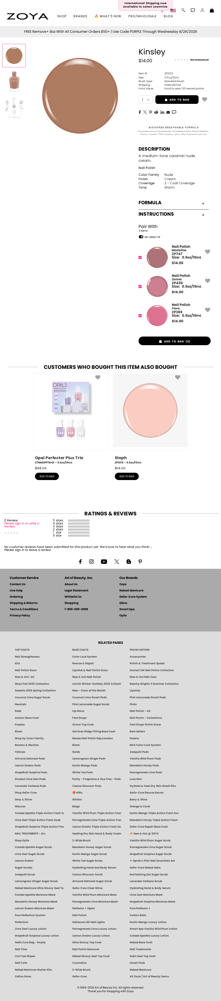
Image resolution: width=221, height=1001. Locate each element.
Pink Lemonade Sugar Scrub (90, 704)
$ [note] (177, 263)
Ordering (16, 597)
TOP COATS (22, 650)
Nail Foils (21, 963)
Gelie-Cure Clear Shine (87, 888)
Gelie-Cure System (133, 597)
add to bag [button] (172, 99)
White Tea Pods (82, 772)
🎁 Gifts (77, 792)
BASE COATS (80, 650)
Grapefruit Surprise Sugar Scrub (151, 854)
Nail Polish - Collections (146, 718)
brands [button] (80, 16)
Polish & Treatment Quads (147, 663)
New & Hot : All (24, 677)
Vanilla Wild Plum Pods (145, 758)
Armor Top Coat (83, 724)
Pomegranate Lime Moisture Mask (95, 901)
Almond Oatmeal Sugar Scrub (92, 881)
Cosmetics (79, 963)
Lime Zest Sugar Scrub (29, 854)
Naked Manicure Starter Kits (33, 969)
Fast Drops (79, 718)
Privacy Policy (20, 615)
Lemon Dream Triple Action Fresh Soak (96, 826)
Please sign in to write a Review (21, 525)
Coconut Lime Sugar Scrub (32, 697)
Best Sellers (137, 731)
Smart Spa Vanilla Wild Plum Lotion (153, 929)
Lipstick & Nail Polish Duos (90, 670)
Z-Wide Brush (81, 840)
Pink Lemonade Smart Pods (148, 697)
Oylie (123, 615)
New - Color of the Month (89, 690)
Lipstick (135, 690)
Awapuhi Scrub (25, 874)
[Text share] (174, 112)
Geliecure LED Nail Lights (88, 922)
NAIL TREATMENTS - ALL (30, 833)
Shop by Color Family (29, 738)
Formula (150, 202)
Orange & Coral (140, 806)
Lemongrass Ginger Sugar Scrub (36, 881)
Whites (77, 799)
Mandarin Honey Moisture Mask (36, 901)
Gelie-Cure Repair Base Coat (149, 826)
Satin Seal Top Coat (143, 956)
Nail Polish (147, 168)
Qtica (123, 603)
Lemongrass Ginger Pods (89, 758)
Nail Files (21, 949)
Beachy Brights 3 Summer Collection (154, 684)
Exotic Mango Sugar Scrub (89, 854)
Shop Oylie (22, 840)
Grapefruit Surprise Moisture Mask (152, 901)
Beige (76, 806)
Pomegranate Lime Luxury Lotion (94, 929)
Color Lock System (84, 656)
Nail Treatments (140, 949)
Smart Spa (127, 609)
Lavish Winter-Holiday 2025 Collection (96, 684)
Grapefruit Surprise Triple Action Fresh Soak (39, 826)
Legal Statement (76, 590)
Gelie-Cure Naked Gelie (145, 867)
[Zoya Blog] (128, 561)
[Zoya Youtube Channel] (104, 561)
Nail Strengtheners (27, 656)
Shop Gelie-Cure (26, 792)
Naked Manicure (131, 590)
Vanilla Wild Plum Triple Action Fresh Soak (96, 813)
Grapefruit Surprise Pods (31, 772)
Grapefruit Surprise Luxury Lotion (37, 935)
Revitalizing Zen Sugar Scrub (149, 874)
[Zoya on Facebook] (80, 561)
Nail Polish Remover (85, 949)
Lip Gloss (78, 711)
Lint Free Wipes (25, 956)
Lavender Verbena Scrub (146, 881)
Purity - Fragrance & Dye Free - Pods (96, 779)
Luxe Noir (136, 779)
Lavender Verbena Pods (30, 786)
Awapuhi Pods (139, 752)
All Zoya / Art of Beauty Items (149, 976)
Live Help (16, 590)
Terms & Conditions (24, 609)
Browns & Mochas (27, 745)
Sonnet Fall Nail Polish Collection (152, 670)
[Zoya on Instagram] (91, 561)
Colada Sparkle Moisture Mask (35, 894)
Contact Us (17, 584)
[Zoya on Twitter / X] (116, 561)
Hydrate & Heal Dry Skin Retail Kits (153, 786)
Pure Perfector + (140, 908)
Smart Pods (137, 963)
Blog (168, 16)
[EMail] (168, 111)
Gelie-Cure (79, 976)
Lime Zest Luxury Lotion (30, 929)
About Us (71, 584)
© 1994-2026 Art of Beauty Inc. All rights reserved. (110, 989)
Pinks (133, 704)
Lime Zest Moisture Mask (146, 894)
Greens (134, 738)
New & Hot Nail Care (143, 677)
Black (76, 745)
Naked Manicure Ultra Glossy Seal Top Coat (39, 888)
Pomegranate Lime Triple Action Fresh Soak (96, 820)
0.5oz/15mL (159, 77)
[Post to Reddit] (156, 111)
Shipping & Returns (24, 603)
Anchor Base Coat (27, 718)
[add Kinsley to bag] (204, 99)
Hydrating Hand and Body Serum (94, 867)
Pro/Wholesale (142, 16)
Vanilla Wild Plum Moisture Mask (94, 894)
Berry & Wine (138, 799)
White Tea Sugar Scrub (87, 860)
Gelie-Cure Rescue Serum (147, 792)
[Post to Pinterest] (150, 111)
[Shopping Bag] (212, 11)
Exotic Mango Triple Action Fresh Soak (154, 813)
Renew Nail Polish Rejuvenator (92, 738)
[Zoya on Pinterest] (140, 561)
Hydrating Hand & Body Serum (150, 888)
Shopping (72, 603)
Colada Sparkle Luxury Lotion (149, 935)
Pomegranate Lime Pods (146, 772)
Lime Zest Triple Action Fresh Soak (37, 820)
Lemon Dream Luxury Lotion (91, 935)
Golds (76, 752)
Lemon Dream (24, 860)
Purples (20, 724)
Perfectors (21, 922)
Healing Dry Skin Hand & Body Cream (96, 833)
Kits (17, 663)
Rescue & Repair (83, 663)
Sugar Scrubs (23, 867)
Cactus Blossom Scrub (87, 874)
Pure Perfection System (30, 915)
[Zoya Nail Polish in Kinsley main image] (14, 55)
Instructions (156, 214)
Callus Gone (23, 976)
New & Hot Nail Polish (86, 677)
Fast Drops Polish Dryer (145, 724)
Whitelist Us (73, 597)
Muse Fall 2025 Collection (32, 684)
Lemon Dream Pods (28, 765)
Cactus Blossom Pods (86, 786)
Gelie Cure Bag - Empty (30, 942)
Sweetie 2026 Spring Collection (35, 690)
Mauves (20, 806)
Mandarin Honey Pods (144, 765)
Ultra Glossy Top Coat (86, 942)
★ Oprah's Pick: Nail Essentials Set (152, 860)
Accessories (138, 656)
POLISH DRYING (140, 650)
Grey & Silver (23, 799)
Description (154, 149)
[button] (28, 16)
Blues (18, 731)
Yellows (20, 752)
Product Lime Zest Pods (30, 779)
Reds (18, 711)
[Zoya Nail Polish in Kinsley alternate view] (14, 81)
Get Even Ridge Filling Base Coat (93, 731)
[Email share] (168, 112)
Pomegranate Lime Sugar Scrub (151, 847)
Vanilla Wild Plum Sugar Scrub (150, 840)
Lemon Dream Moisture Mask (34, 908)
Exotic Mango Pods (84, 765)
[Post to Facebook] (140, 111)
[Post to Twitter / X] (145, 111)
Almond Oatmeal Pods (30, 758)
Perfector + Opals (83, 908)
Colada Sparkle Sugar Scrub (33, 847)
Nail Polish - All (140, 711)
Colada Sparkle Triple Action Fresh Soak (39, 813)
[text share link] (174, 111)
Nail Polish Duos (26, 670)
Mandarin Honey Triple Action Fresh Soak (154, 820)
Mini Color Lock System (145, 745)
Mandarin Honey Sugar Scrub (91, 847)
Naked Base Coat (141, 942)
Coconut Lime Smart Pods (89, 697)
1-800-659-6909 (76, 609)
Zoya (122, 584)
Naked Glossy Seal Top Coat (91, 956)
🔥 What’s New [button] (108, 16)
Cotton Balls (138, 915)
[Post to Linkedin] (162, 111)
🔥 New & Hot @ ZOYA (144, 833)
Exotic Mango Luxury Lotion (148, 922)
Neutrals (20, 704)
